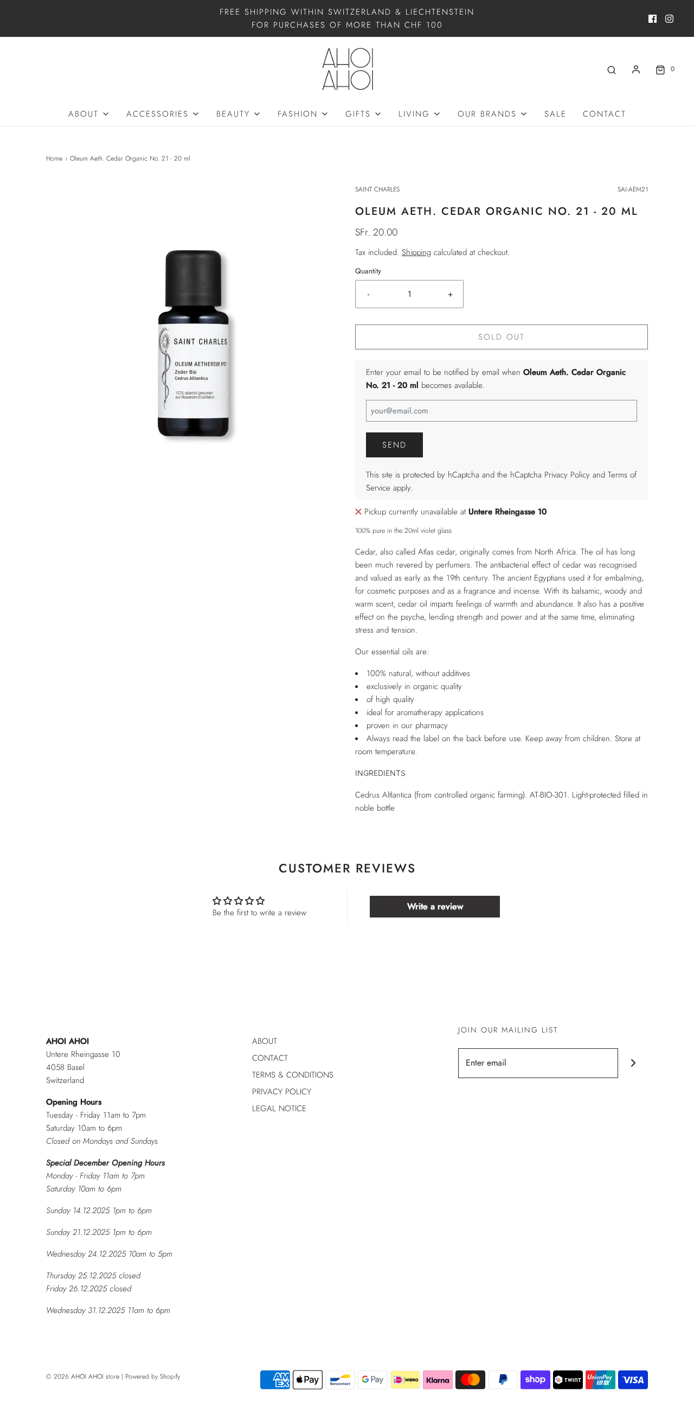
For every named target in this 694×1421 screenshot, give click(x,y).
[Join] (633, 1063)
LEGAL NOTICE (279, 1108)
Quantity (368, 271)
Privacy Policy (567, 475)
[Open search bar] (611, 69)
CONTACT (604, 114)
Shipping (416, 252)
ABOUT (264, 1041)
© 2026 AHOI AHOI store (82, 1376)
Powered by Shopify (152, 1376)
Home (54, 158)
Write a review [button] (435, 906)
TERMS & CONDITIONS (292, 1075)
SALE (555, 114)
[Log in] (635, 69)
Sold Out (501, 337)
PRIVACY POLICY (281, 1092)
